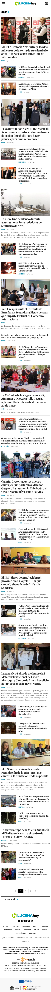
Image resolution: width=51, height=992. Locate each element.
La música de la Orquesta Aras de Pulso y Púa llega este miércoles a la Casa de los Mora (33, 86)
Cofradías (44, 926)
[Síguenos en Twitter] (22, 921)
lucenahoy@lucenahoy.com (36, 971)
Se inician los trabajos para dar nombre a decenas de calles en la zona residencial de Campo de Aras (25, 336)
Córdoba (27, 930)
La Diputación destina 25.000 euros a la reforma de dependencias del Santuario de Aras (32, 727)
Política (6, 926)
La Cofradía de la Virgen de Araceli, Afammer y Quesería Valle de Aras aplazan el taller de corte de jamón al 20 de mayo (23, 400)
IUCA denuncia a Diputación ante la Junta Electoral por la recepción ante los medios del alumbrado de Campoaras (33, 800)
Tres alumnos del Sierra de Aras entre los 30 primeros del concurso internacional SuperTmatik (32, 710)
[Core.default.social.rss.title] (32, 921)
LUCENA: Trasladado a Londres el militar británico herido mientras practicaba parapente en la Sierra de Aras (34, 71)
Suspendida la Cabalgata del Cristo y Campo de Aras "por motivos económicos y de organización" (31, 856)
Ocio (35, 926)
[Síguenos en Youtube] (28, 921)
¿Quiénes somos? (8, 938)
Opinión (18, 930)
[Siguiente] (36, 891)
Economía (26, 926)
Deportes (8, 930)
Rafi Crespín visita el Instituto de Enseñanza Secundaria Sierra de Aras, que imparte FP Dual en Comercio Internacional (24, 314)
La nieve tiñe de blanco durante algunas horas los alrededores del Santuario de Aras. (21, 222)
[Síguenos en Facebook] (19, 921)
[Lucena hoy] (25, 917)
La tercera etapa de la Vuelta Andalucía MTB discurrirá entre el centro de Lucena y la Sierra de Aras (25, 833)
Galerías (32, 933)
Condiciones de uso (24, 938)
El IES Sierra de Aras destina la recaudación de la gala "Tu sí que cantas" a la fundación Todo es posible (24, 772)
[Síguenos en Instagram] (25, 921)
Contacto (25, 941)
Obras (44, 930)
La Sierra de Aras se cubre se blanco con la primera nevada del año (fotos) (33, 816)
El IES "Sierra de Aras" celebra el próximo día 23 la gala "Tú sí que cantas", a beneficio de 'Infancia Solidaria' (21, 582)
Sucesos (16, 926)
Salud (36, 930)
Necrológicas (20, 933)
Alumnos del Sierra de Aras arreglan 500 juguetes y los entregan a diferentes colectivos (32, 872)
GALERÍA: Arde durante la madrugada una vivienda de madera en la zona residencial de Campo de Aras (33, 267)
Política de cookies (42, 938)
